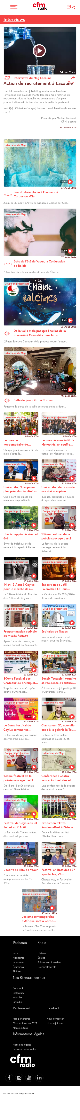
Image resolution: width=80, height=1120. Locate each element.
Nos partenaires (21, 1018)
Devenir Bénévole (47, 966)
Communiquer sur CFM (25, 1023)
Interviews (14, 19)
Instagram (18, 992)
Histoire (42, 953)
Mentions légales (22, 1044)
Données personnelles (24, 1049)
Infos (15, 953)
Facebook (18, 988)
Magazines (18, 957)
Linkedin (17, 1001)
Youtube (17, 997)
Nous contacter (55, 1018)
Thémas (17, 971)
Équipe (41, 957)
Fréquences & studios (49, 962)
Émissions (18, 966)
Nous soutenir (20, 1027)
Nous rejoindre (55, 1023)
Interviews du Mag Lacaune (32, 78)
